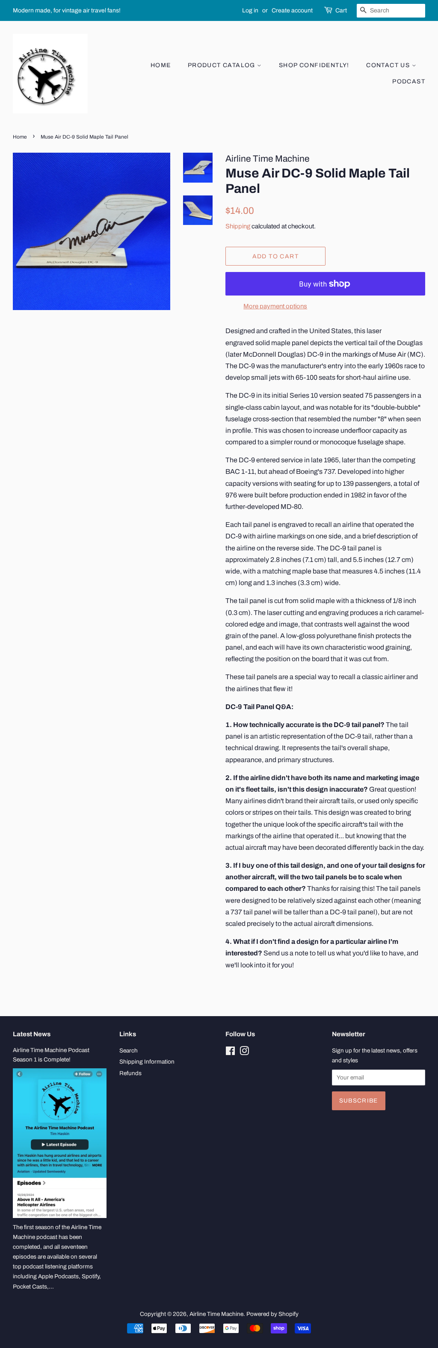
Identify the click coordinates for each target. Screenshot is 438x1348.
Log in (250, 10)
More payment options (275, 306)
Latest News (31, 1034)
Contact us (388, 65)
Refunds (130, 1073)
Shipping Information (147, 1061)
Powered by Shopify (272, 1314)
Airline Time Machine (216, 1314)
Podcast (408, 81)
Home (161, 65)
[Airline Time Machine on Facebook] (230, 1052)
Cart (341, 10)
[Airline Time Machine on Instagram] (244, 1052)
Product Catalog (222, 65)
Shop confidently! (314, 65)
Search (128, 1050)
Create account (292, 10)
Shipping (237, 226)
